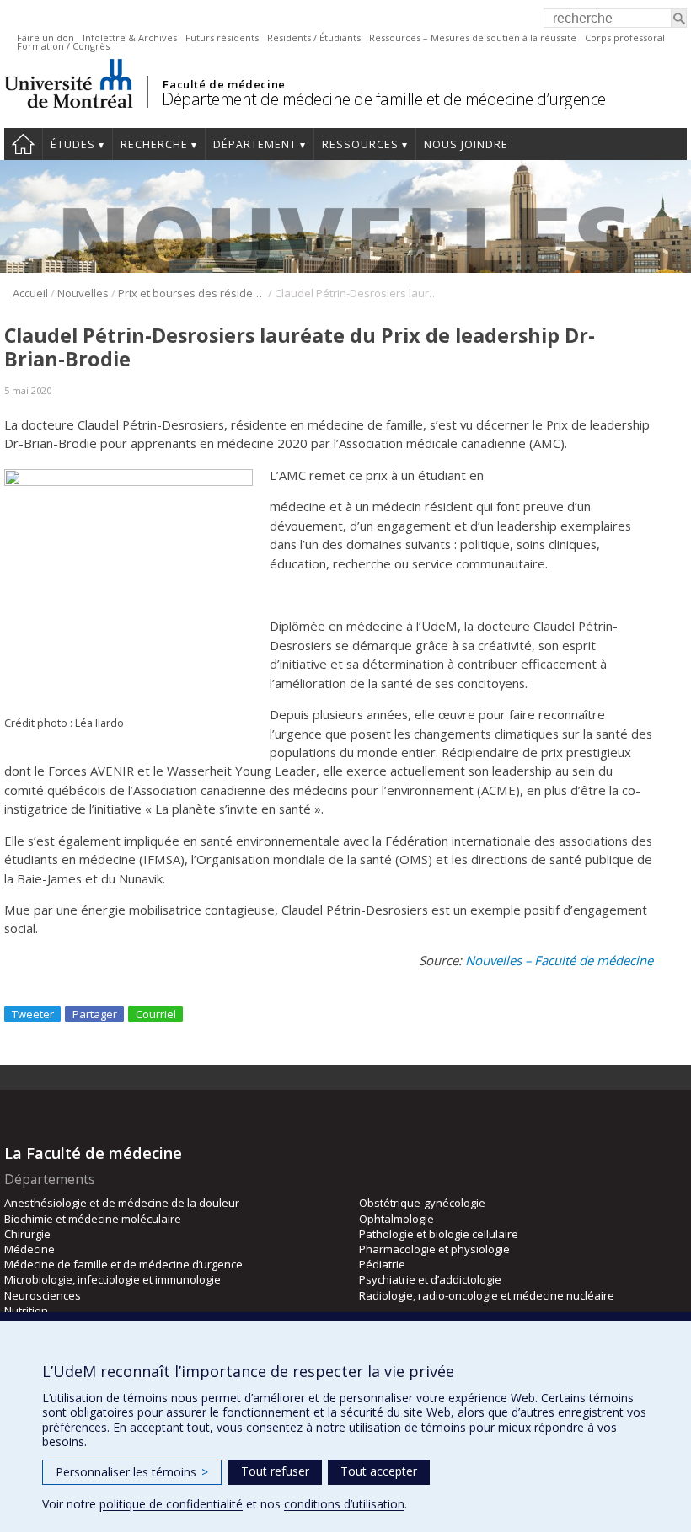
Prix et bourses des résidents (191, 293)
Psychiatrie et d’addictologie (430, 1279)
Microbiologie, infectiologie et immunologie (112, 1279)
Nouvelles (83, 293)
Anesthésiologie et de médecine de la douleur (121, 1202)
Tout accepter (378, 1471)
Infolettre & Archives (130, 37)
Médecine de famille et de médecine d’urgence (123, 1264)
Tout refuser (275, 1471)
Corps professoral (625, 37)
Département (255, 144)
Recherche (154, 144)
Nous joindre (466, 144)
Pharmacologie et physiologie (434, 1249)
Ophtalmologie (396, 1218)
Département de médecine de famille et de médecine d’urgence (384, 99)
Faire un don (45, 37)
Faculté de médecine (224, 84)
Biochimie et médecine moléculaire (92, 1218)
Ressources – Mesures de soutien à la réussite (472, 37)
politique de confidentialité (171, 1504)
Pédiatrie (382, 1264)
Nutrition (26, 1310)
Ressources (360, 144)
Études (73, 144)
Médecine (29, 1249)
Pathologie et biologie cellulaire (438, 1233)
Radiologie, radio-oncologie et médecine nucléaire (486, 1295)
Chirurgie (27, 1233)
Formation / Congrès (63, 46)
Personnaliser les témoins (132, 1472)
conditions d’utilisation (344, 1504)
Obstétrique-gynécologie (422, 1202)
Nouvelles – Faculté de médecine (559, 960)
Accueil (23, 144)
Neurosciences (42, 1295)
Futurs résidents (222, 37)
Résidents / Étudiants (314, 37)
